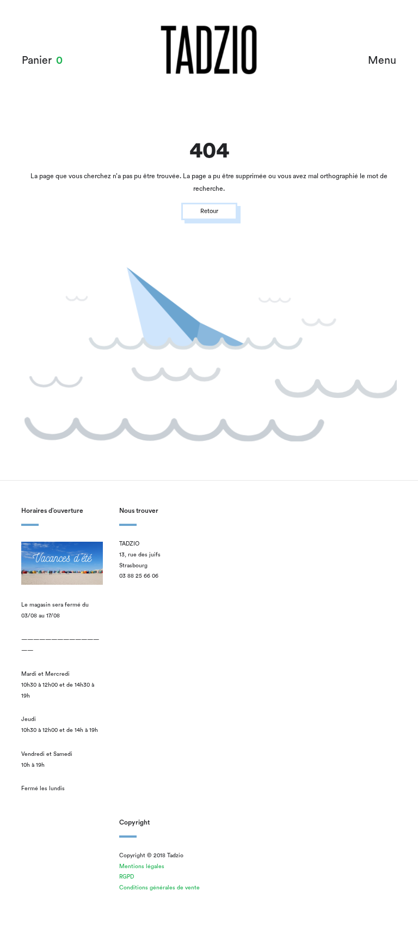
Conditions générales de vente (159, 887)
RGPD (126, 877)
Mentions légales (141, 866)
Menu (382, 60)
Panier (37, 60)
